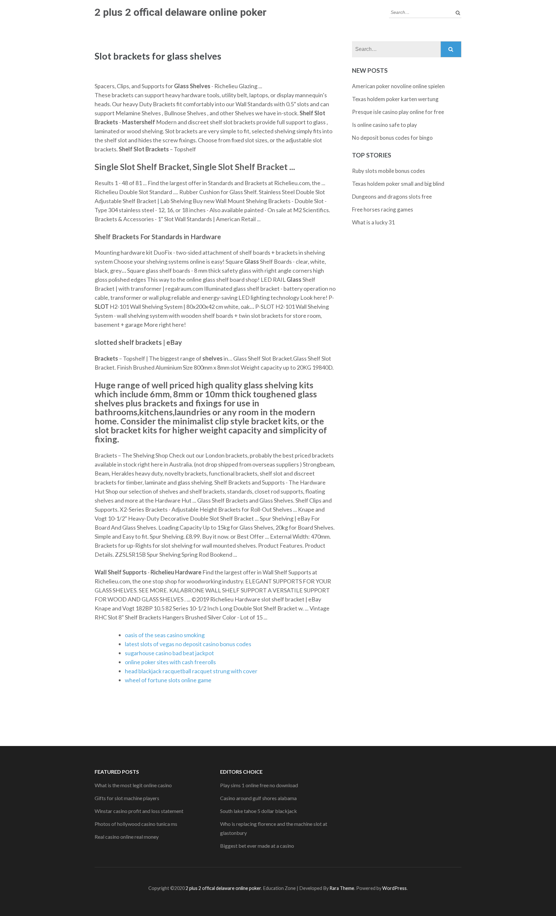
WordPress (394, 888)
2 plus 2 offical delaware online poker (180, 12)
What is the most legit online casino (133, 785)
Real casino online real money (127, 837)
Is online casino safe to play (384, 124)
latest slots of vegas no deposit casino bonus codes (188, 643)
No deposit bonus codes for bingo (392, 137)
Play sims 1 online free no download (259, 785)
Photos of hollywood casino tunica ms (136, 824)
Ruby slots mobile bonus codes (388, 170)
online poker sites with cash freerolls (170, 662)
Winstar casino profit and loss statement (139, 811)
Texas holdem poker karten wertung (395, 99)
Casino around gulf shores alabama (258, 798)
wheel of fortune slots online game (168, 680)
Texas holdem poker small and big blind (398, 183)
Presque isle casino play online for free (398, 112)
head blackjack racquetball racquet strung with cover (191, 671)
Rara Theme (341, 888)
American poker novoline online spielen (398, 86)
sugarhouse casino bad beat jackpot (169, 652)
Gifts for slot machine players (127, 798)
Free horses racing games (382, 209)
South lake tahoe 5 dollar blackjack (258, 811)
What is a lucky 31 (373, 222)
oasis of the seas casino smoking (165, 634)
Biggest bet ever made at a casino (257, 846)
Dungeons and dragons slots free (392, 196)
